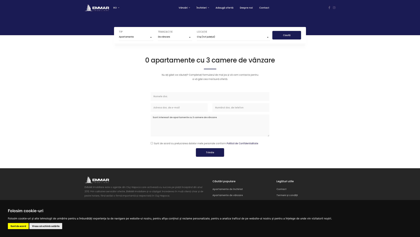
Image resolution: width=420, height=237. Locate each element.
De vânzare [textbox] (164, 36)
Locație (202, 32)
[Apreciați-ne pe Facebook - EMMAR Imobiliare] (329, 8)
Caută (286, 35)
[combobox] (136, 37)
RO (115, 7)
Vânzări (183, 7)
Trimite (210, 152)
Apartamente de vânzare (227, 195)
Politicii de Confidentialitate (242, 143)
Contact (264, 7)
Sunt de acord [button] (18, 226)
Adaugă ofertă (224, 7)
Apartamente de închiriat (227, 189)
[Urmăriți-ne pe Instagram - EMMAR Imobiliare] (334, 8)
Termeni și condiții (287, 195)
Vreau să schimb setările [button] (46, 226)
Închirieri (202, 7)
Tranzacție (165, 32)
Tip (121, 32)
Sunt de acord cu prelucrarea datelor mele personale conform (206, 143)
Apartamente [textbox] (126, 36)
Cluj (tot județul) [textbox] (206, 36)
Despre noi (246, 7)
